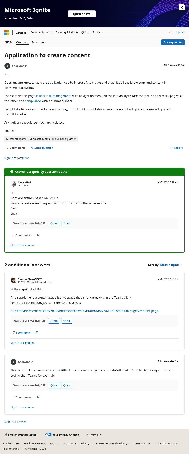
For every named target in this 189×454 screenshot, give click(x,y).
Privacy (84, 443)
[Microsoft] (6, 32)
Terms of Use (142, 443)
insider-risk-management (53, 96)
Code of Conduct (165, 443)
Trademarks (10, 448)
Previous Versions (35, 443)
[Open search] (170, 32)
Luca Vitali (24, 182)
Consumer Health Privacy (111, 443)
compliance (33, 101)
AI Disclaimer (11, 443)
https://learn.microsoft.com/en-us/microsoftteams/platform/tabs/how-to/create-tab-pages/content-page (84, 311)
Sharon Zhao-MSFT (30, 279)
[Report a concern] (38, 235)
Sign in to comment (16, 158)
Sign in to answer (15, 421)
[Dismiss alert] (182, 7)
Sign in (180, 32)
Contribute (69, 443)
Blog (53, 443)
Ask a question (173, 42)
